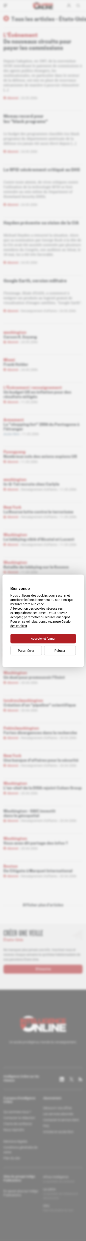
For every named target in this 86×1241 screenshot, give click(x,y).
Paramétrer (26, 650)
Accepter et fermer (43, 638)
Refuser (59, 650)
